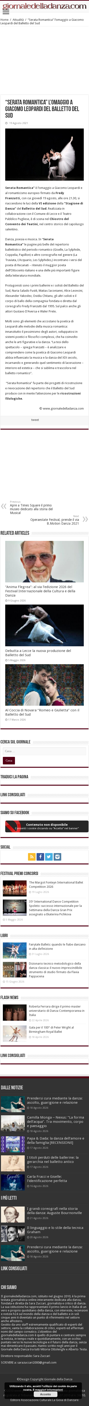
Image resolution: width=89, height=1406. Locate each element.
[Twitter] (49, 857)
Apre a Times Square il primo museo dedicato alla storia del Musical (31, 507)
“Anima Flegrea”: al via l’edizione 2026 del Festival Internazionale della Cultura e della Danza (40, 591)
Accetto (45, 1394)
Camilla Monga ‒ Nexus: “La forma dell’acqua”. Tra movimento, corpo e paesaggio (55, 1121)
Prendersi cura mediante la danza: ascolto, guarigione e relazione (55, 1100)
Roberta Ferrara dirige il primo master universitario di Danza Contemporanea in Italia (56, 1011)
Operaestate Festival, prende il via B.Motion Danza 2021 (54, 520)
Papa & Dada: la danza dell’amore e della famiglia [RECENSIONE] (55, 1140)
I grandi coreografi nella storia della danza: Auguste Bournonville (54, 1211)
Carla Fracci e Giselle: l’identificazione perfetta (47, 1178)
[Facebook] (40, 857)
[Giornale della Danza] (44, 6)
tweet (35, 420)
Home (4, 19)
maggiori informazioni (49, 1389)
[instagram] (57, 857)
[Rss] (32, 857)
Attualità (18, 19)
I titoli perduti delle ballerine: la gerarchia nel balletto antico (53, 1159)
